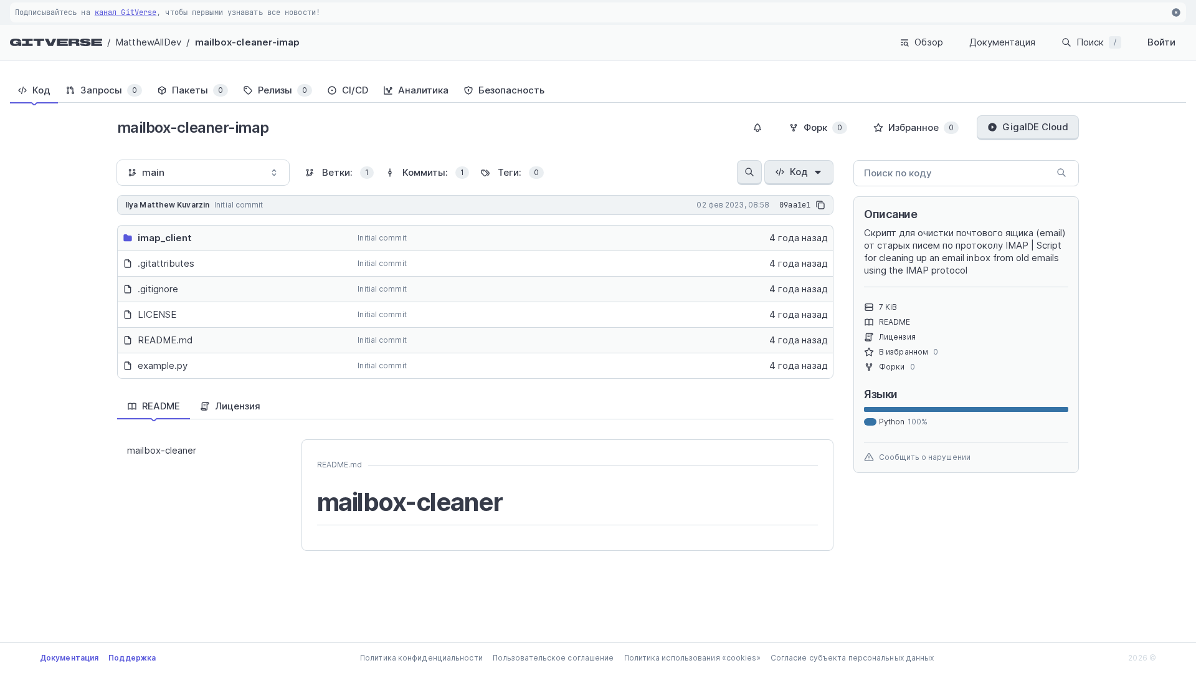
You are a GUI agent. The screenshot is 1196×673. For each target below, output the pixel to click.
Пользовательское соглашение (553, 657)
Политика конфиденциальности (421, 657)
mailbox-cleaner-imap (247, 42)
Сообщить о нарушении (925, 457)
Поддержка (132, 657)
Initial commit (382, 237)
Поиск (1096, 42)
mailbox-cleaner (161, 450)
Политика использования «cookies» (692, 657)
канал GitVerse (125, 12)
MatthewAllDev (148, 42)
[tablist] (598, 90)
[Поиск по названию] (749, 172)
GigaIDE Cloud (1035, 127)
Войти (1161, 42)
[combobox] (203, 172)
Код (799, 172)
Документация (1002, 42)
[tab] (34, 90)
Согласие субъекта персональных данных (852, 657)
